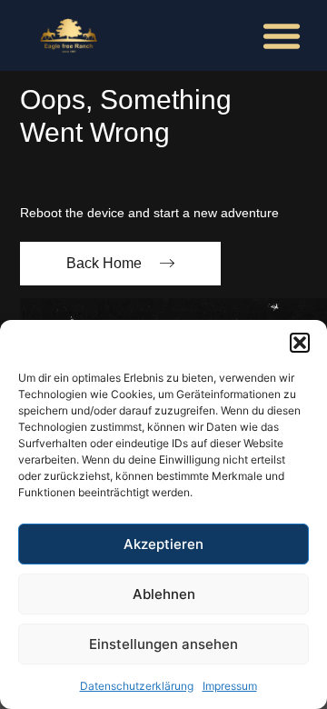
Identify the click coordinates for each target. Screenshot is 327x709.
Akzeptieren (163, 544)
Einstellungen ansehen (163, 644)
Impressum (230, 686)
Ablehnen (164, 594)
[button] (300, 343)
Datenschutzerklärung (136, 686)
